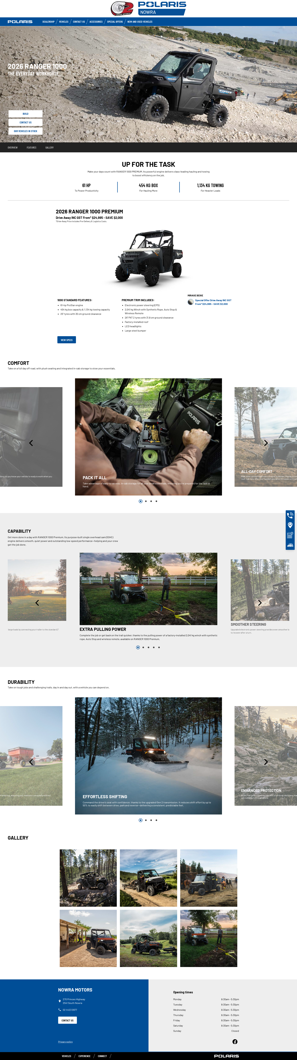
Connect (102, 1056)
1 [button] (140, 501)
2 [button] (146, 501)
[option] (148, 437)
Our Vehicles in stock (25, 131)
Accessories (96, 21)
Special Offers (115, 21)
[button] (31, 443)
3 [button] (151, 501)
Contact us (79, 21)
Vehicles (63, 21)
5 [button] (159, 647)
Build (25, 113)
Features (31, 147)
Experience (84, 1056)
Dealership (48, 21)
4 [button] (156, 501)
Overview (12, 147)
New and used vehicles (139, 21)
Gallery (49, 147)
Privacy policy (65, 1041)
